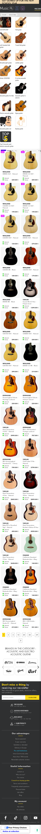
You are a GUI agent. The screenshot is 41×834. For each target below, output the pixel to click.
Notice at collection (11, 831)
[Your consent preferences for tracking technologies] (37, 830)
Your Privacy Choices (18, 828)
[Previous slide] (3, 667)
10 (18, 635)
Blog (20, 795)
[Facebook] (6, 818)
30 (30, 635)
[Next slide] (38, 667)
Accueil (4, 15)
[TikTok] (16, 818)
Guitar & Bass (12, 15)
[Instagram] (26, 818)
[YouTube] (35, 818)
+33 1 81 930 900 (25, 719)
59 (37, 635)
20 (24, 635)
